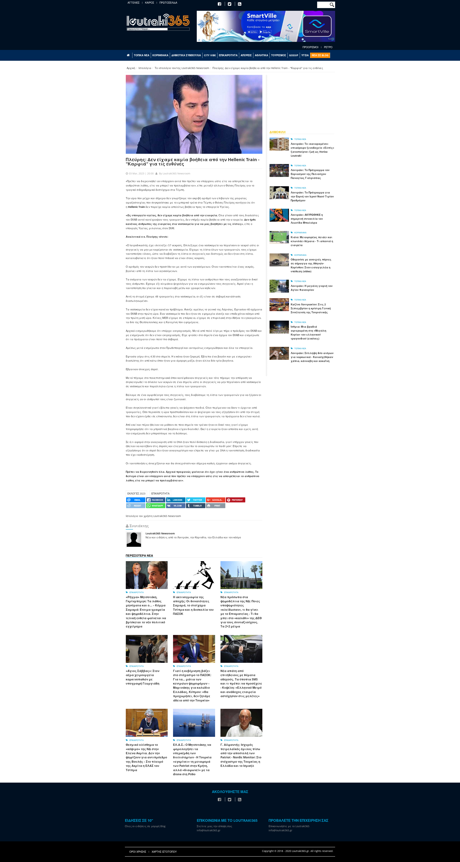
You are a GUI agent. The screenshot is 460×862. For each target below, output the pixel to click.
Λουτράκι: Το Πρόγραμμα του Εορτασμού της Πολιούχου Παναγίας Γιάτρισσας (310, 174)
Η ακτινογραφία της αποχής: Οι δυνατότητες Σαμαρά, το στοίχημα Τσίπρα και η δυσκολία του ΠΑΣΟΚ (193, 605)
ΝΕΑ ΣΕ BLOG (320, 55)
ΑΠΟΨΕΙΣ (246, 55)
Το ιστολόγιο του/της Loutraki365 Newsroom (182, 68)
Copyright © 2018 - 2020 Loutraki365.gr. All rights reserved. (297, 851)
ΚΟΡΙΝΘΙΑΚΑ (160, 55)
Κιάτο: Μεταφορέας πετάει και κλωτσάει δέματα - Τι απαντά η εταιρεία (312, 241)
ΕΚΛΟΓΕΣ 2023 (136, 493)
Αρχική (131, 68)
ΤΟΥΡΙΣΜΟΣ (278, 55)
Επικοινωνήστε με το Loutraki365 (289, 826)
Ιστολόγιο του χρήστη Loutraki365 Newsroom (153, 516)
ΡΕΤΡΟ (328, 47)
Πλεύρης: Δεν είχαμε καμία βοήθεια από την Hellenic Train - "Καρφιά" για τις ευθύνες (192, 161)
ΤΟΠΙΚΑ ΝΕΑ (141, 55)
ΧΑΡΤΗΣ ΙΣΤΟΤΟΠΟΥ (164, 852)
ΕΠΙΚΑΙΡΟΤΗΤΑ (228, 55)
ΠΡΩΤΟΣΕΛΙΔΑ (168, 3)
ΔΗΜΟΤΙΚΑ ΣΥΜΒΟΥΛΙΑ (186, 55)
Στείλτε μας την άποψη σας (214, 826)
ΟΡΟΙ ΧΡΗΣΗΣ (137, 852)
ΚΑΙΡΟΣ (149, 3)
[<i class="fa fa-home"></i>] (128, 55)
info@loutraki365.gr (208, 830)
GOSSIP (293, 55)
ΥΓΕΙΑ (305, 55)
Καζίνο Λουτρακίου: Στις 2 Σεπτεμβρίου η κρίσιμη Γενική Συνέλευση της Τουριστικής (311, 308)
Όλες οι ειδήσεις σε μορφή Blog (145, 826)
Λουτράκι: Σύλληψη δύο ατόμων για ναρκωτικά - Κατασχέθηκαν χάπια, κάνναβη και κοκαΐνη (312, 357)
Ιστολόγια (145, 68)
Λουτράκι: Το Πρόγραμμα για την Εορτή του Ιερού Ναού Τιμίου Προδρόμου (312, 196)
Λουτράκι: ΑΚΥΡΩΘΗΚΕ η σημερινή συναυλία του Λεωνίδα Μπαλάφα (307, 218)
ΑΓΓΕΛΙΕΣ (133, 3)
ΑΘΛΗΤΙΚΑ (261, 55)
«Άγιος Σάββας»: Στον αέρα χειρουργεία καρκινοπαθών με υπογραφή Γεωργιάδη (142, 677)
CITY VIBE (210, 55)
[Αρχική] (158, 22)
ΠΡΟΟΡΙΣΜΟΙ (310, 47)
